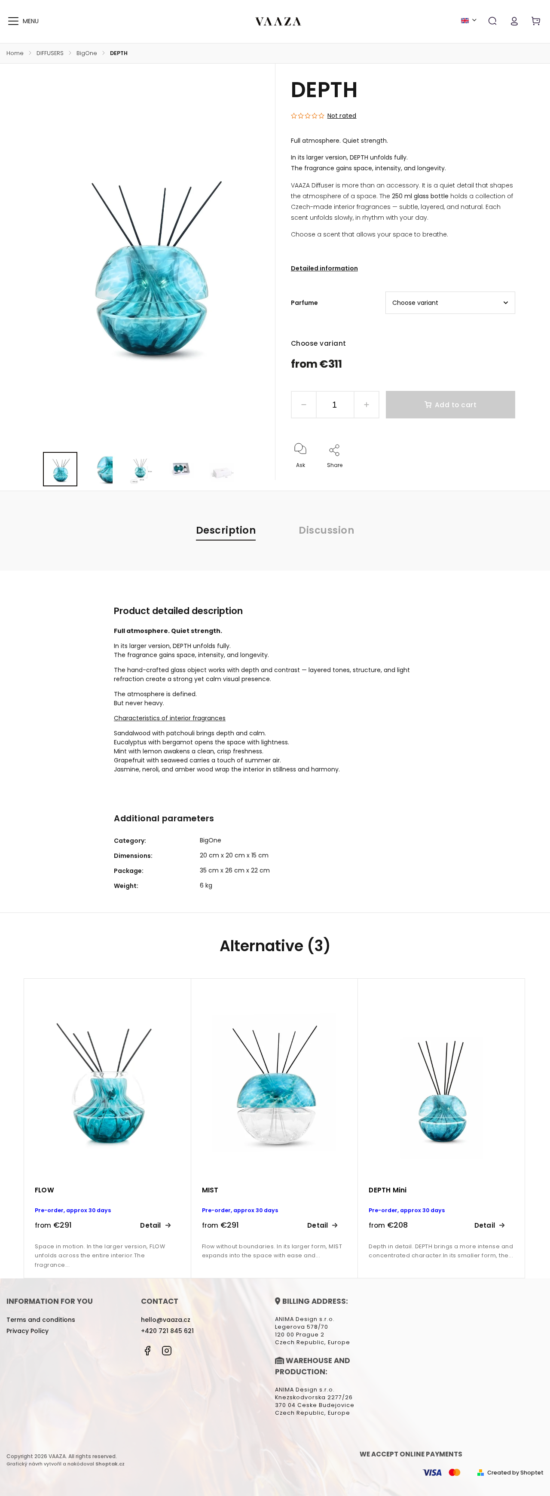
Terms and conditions (40, 1319)
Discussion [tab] (326, 530)
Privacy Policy (27, 1331)
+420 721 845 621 (167, 1331)
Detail (150, 1225)
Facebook (147, 1350)
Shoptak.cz (110, 1463)
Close (487, 476)
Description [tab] (226, 530)
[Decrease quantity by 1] (304, 404)
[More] (13, 21)
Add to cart (456, 404)
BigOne (210, 840)
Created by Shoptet (515, 1472)
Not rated (342, 116)
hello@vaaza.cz (165, 1319)
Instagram (166, 1350)
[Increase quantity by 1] (366, 404)
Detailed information (324, 268)
